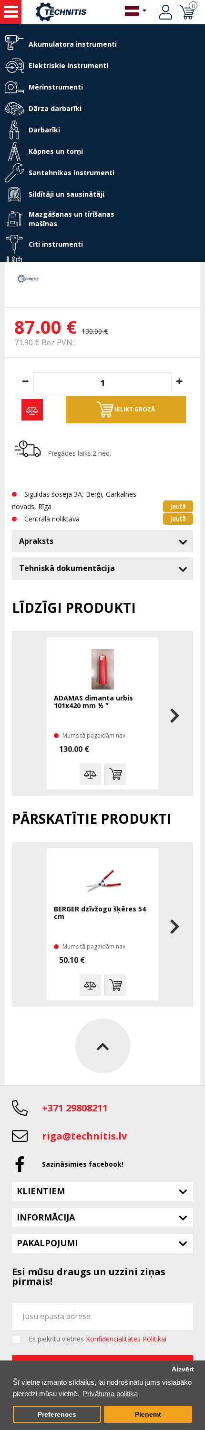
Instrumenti (10, 12)
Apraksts (36, 541)
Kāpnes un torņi (56, 151)
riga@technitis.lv (84, 1136)
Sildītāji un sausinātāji (66, 194)
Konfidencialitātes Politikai (126, 1338)
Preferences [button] (57, 1414)
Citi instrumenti (56, 244)
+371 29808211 (75, 1107)
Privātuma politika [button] (110, 1394)
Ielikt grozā (134, 409)
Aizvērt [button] (183, 1369)
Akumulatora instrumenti (73, 44)
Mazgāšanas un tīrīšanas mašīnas (71, 219)
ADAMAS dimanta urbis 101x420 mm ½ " (93, 702)
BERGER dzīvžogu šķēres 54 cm (100, 913)
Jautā (178, 505)
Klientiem (41, 1191)
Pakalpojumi (47, 1243)
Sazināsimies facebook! (82, 1164)
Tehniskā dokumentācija (67, 568)
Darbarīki (44, 129)
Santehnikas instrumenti (71, 172)
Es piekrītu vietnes (97, 1339)
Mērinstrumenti (56, 86)
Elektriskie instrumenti (68, 65)
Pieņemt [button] (148, 1414)
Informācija (46, 1217)
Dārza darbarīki (55, 108)
